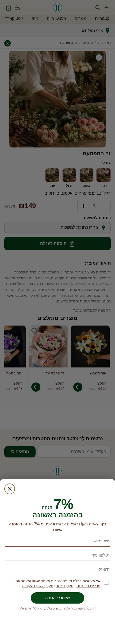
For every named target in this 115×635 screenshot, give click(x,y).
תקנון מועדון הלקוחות (37, 586)
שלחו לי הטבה (57, 598)
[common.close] (9, 489)
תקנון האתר (64, 586)
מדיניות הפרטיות (88, 586)
